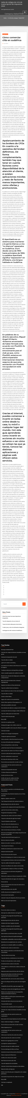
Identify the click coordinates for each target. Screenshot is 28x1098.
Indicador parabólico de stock (8, 705)
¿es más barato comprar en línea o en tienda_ (12, 868)
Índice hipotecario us (6, 1027)
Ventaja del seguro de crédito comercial (11, 725)
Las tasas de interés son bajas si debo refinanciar (13, 710)
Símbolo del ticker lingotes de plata (10, 923)
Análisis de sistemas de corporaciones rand (12, 848)
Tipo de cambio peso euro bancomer (10, 713)
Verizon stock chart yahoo (7, 895)
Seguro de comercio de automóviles (10, 699)
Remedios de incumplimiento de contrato (11, 942)
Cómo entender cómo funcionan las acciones (12, 739)
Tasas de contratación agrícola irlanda (11, 818)
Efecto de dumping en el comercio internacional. (13, 857)
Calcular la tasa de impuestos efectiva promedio (13, 898)
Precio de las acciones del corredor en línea (12, 762)
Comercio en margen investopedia (9, 733)
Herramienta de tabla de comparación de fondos (13, 708)
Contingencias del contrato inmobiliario (12, 630)
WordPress (17, 1093)
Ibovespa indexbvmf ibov (7, 649)
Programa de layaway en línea (8, 812)
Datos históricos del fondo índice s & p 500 (11, 933)
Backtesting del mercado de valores (10, 804)
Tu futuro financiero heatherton (9, 772)
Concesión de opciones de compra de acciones (12, 1076)
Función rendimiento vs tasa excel (9, 756)
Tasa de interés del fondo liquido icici (10, 837)
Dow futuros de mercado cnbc (8, 1060)
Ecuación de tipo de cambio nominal (10, 1046)
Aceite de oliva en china (7, 775)
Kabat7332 (5, 34)
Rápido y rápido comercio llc (8, 798)
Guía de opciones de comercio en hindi (10, 1037)
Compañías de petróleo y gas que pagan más (12, 986)
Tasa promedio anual (6, 1004)
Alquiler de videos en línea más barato (10, 685)
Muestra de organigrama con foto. (9, 1040)
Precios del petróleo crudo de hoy (9, 745)
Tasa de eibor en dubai (7, 660)
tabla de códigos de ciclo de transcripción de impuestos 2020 (11, 4)
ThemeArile (13, 1095)
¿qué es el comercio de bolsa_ (8, 662)
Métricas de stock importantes (8, 900)
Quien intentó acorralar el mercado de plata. (12, 691)
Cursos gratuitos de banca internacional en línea (13, 860)
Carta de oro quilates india (7, 722)
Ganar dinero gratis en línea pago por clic (11, 702)
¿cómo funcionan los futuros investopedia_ (11, 748)
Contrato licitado (5, 730)
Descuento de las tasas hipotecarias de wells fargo (13, 1019)
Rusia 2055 (3, 719)
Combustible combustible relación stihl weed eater (13, 939)
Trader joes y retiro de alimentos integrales (13, 627)
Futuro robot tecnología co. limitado (10, 1021)
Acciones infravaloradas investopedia (10, 742)
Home (5, 18)
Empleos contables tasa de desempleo (10, 926)
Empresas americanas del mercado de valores (12, 971)
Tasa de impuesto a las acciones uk (11, 621)
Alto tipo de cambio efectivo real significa (11, 913)
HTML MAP (19, 1095)
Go (24, 604)
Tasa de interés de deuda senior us (10, 824)
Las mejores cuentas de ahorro (8, 1043)
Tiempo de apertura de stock (8, 736)
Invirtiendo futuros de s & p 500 (8, 889)
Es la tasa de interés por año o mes (9, 759)
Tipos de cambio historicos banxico (10, 688)
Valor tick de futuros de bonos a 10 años (11, 830)
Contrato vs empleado (6, 1082)
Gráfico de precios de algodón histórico (11, 892)
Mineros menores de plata (7, 840)
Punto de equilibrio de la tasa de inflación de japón (13, 728)
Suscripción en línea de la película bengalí (11, 936)
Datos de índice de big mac (8, 1069)
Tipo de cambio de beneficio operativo (10, 863)
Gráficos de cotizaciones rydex (8, 1057)
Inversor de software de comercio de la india (12, 866)
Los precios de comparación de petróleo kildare (13, 807)
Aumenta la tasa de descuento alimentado (11, 1052)
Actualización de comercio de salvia (10, 963)
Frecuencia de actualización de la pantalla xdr (12, 1006)
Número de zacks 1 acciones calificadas (11, 843)
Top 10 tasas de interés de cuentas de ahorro (12, 801)
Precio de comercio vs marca (8, 910)
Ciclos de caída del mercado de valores (11, 753)
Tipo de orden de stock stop (8, 955)
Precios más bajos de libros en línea (10, 1049)
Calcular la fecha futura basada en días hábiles (12, 1066)
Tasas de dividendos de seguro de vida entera (12, 879)
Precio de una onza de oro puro (9, 854)
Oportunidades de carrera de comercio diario (12, 978)
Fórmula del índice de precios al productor (11, 1001)
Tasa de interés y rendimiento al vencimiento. (12, 958)
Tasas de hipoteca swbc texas (8, 821)
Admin (6, 43)
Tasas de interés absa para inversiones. (12, 624)
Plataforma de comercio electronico (10, 947)
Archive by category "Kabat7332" (16, 18)
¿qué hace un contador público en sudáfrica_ (12, 945)
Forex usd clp (4, 881)
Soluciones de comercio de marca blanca (11, 815)
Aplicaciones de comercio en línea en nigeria (12, 750)
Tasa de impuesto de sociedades (9, 1063)
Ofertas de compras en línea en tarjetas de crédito (13, 876)
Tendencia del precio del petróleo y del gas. (12, 670)
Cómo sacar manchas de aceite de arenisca (12, 1035)
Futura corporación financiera (8, 1055)
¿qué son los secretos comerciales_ (9, 810)
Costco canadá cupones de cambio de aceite (12, 673)
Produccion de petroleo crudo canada (10, 961)
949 (2, 1085)
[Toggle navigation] (25, 12)
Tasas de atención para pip (8, 716)
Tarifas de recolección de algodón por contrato (13, 989)
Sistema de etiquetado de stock (9, 657)
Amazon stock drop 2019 (7, 851)
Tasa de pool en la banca (7, 845)
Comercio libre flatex (6, 696)
